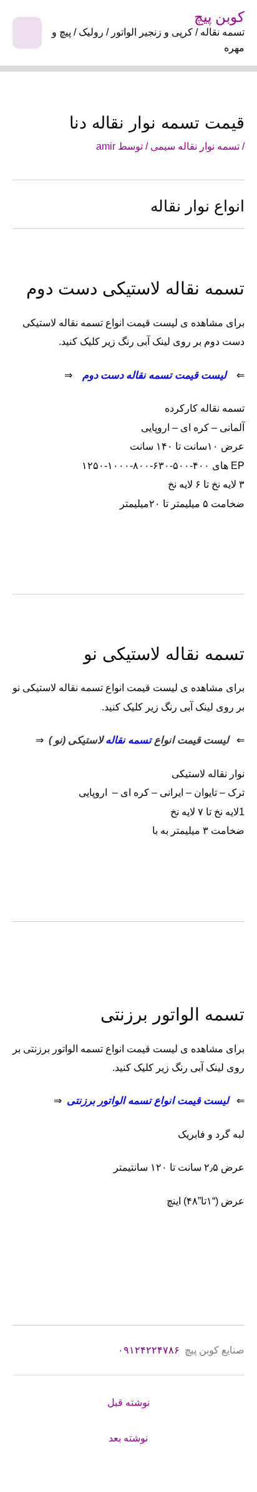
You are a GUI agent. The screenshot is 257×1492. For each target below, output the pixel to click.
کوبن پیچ (219, 17)
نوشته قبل (128, 1402)
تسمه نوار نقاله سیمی (195, 146)
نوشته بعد (128, 1438)
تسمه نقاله (128, 739)
